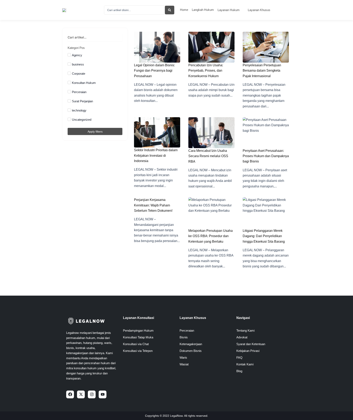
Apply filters (95, 131)
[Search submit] (169, 10)
